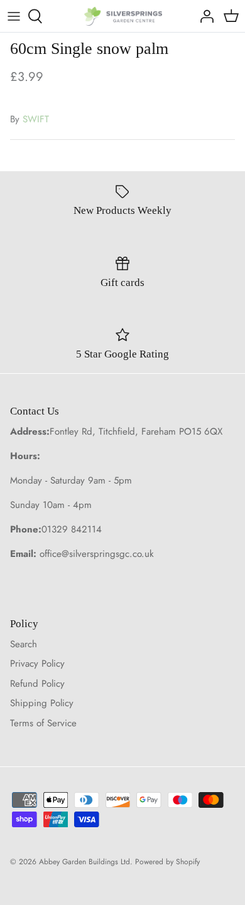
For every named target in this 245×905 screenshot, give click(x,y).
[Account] (203, 16)
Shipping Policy (42, 703)
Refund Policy (37, 684)
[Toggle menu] (14, 16)
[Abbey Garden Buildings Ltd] (123, 16)
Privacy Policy (37, 663)
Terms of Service (43, 723)
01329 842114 (71, 529)
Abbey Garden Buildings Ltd (84, 861)
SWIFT (36, 119)
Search (23, 644)
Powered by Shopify (167, 861)
